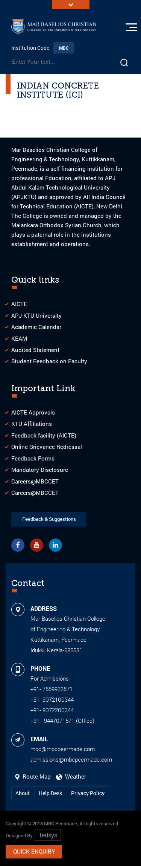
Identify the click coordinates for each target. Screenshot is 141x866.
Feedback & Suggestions (49, 519)
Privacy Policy (88, 793)
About (23, 793)
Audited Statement (35, 349)
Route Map (36, 776)
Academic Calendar (36, 326)
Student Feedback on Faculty (49, 361)
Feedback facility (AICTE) (43, 435)
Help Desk (51, 793)
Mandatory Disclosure (39, 469)
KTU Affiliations (31, 423)
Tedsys (48, 835)
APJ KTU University (36, 315)
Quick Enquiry (34, 851)
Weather (74, 776)
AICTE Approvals (33, 412)
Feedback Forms (33, 458)
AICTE (19, 304)
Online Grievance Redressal (46, 446)
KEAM (19, 338)
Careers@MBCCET (35, 481)
